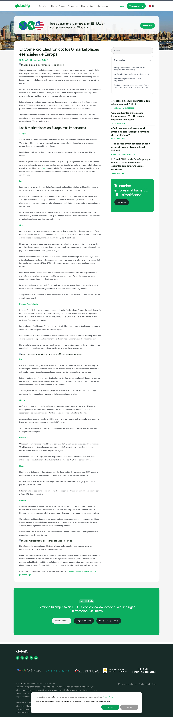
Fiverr (43, 168)
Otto (21, 225)
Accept (110, 707)
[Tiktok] (26, 658)
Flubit (21, 466)
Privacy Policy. (108, 697)
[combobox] (132, 50)
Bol (20, 359)
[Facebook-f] (17, 658)
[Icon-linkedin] (36, 658)
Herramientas (87, 6)
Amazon (22, 500)
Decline (129, 707)
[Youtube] (31, 658)
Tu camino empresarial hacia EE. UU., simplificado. (128, 80)
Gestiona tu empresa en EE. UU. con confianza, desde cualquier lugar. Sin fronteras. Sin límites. (131, 86)
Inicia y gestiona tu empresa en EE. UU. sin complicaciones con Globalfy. (129, 69)
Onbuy (22, 400)
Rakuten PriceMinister (28, 304)
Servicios (42, 6)
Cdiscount (23, 437)
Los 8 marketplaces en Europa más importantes (131, 74)
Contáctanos (102, 6)
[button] (150, 60)
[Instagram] (22, 658)
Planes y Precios (58, 6)
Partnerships (73, 6)
